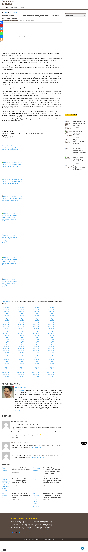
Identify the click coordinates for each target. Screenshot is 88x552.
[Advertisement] (75, 89)
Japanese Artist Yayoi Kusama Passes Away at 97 (20, 469)
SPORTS (23, 7)
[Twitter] (1, 28)
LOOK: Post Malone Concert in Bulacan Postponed (79, 150)
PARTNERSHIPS (45, 539)
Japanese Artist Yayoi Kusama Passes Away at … (79, 159)
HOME (26, 539)
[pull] (3, 7)
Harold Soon (15, 442)
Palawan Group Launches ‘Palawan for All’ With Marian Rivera (21, 495)
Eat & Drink (4, 20)
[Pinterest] (1, 25)
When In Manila (6, 301)
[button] (3, 550)
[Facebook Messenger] (1, 36)
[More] (1, 39)
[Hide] (0, 41)
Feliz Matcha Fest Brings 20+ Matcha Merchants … (79, 123)
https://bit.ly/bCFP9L (38, 457)
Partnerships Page (29, 529)
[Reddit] (1, 31)
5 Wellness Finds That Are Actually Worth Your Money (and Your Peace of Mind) (52, 480)
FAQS (61, 539)
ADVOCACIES (14, 7)
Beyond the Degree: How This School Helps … (79, 167)
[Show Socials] (82, 548)
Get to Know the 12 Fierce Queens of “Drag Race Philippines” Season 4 (20, 480)
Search (84, 443)
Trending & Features (12, 20)
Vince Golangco (31, 20)
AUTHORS (32, 539)
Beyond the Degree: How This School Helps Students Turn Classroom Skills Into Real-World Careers (52, 470)
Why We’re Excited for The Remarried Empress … (79, 141)
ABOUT (38, 539)
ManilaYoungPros (16, 453)
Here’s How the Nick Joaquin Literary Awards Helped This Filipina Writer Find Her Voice (52, 495)
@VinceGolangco (20, 411)
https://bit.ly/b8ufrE (38, 447)
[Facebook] (1, 22)
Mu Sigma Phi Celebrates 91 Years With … (77, 133)
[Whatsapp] (1, 33)
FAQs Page (45, 529)
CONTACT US (55, 539)
